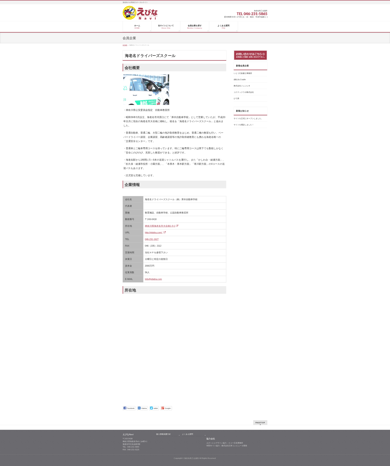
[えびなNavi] (140, 16)
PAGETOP (260, 423)
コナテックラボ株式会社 (244, 92)
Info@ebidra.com (153, 279)
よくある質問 (187, 434)
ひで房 (236, 98)
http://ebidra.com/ (154, 232)
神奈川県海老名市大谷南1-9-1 (160, 226)
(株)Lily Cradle (240, 79)
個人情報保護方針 (163, 434)
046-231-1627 (152, 239)
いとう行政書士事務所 (243, 73)
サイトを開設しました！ (244, 125)
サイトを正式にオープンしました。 (248, 118)
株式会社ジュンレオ (242, 86)
